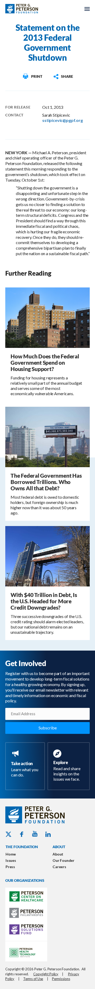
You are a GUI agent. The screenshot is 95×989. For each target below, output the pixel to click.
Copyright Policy (45, 974)
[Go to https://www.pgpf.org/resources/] (69, 766)
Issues (11, 860)
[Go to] (32, 76)
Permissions (61, 979)
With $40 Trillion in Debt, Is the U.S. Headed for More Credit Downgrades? (44, 601)
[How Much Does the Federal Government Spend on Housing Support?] (47, 317)
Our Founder (63, 860)
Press (10, 866)
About (58, 854)
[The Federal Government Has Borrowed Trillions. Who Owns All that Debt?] (47, 436)
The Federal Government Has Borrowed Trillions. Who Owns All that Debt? (46, 481)
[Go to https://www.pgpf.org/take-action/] (26, 764)
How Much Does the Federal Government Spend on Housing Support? (45, 362)
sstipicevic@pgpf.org (62, 120)
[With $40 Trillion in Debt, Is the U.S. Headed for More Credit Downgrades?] (47, 555)
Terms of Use (33, 979)
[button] (63, 76)
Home (11, 854)
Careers (59, 866)
